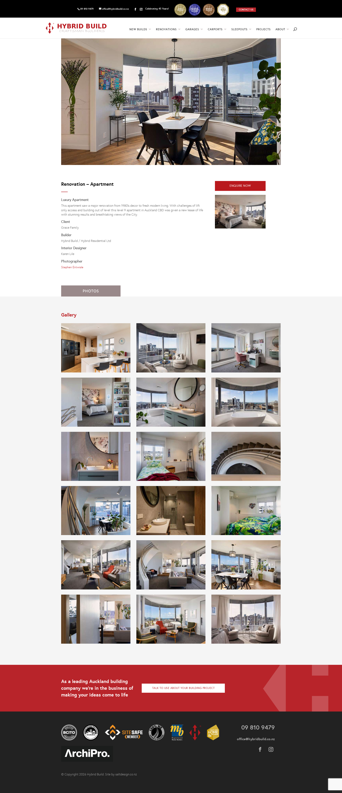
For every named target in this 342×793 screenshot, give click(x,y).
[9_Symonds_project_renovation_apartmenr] (246, 643)
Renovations (166, 29)
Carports (215, 29)
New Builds (138, 29)
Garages (192, 29)
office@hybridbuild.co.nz (256, 739)
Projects (263, 29)
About (280, 29)
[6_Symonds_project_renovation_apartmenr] (95, 643)
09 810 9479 (87, 8)
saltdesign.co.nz (126, 774)
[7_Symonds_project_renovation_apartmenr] (171, 643)
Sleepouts (239, 29)
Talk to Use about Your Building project (183, 688)
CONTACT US (246, 9)
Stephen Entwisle (72, 267)
